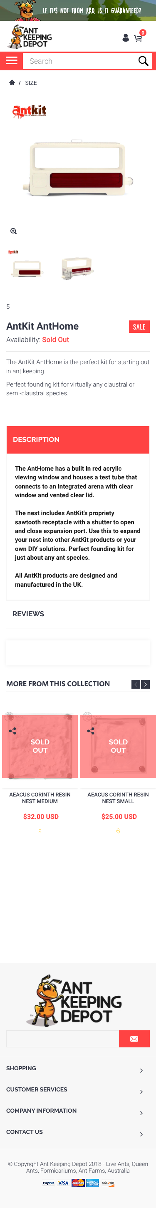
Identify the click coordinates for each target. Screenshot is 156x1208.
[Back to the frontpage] (11, 83)
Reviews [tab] (28, 614)
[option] (27, 269)
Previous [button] (135, 684)
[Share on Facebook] (13, 744)
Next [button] (145, 684)
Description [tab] (36, 439)
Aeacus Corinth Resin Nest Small (118, 798)
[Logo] (30, 37)
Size (31, 83)
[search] (87, 61)
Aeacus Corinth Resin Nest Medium (39, 798)
